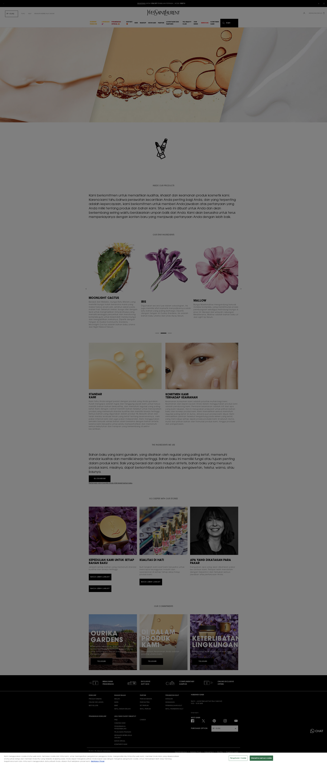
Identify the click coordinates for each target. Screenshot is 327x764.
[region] (163, 758)
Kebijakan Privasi (97, 761)
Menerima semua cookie (261, 758)
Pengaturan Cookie (238, 758)
